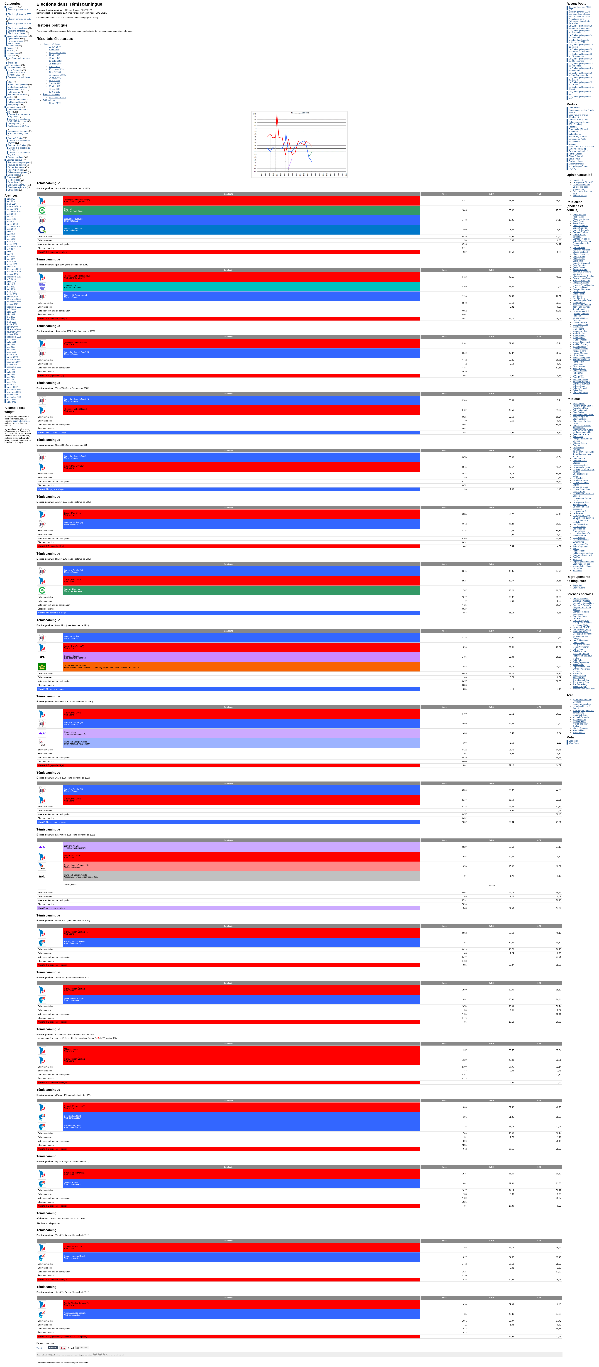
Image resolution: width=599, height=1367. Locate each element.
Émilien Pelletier (580, 269)
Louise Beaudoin (580, 324)
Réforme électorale (16, 94)
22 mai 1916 (54, 89)
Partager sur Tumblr (53, 1347)
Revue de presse (15, 41)
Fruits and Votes (580, 631)
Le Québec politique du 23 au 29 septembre (580, 55)
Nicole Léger (578, 355)
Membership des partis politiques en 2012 (579, 41)
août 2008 (11, 339)
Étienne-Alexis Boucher (583, 276)
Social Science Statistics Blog (579, 676)
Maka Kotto (578, 327)
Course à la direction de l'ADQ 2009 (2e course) (18, 120)
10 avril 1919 (55, 103)
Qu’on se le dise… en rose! (582, 192)
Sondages (11, 177)
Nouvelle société (580, 544)
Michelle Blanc (579, 721)
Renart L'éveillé (580, 195)
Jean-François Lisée (578, 136)
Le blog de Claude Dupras (581, 483)
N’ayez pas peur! (580, 724)
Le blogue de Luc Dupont (580, 637)
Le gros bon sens (580, 187)
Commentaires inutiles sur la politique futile (583, 431)
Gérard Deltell (579, 291)
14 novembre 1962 (57, 52)
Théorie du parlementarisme (13, 64)
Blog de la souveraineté (583, 414)
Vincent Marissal (576, 164)
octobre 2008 (12, 334)
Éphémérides (14, 38)
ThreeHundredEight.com (584, 689)
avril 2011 (11, 259)
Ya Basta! (577, 570)
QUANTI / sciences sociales (581, 670)
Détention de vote (581, 434)
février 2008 (12, 354)
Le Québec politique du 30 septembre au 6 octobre (580, 50)
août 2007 (11, 369)
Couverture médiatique (18, 99)
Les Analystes (579, 526)
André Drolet (578, 221)
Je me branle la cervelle (583, 452)
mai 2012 (11, 236)
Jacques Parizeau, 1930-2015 (580, 8)
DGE (10, 82)
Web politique (14, 104)
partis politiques (14, 107)
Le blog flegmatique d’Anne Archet (581, 490)
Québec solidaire (15, 157)
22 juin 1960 (54, 55)
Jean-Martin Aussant (582, 305)
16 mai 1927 (54, 80)
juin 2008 (11, 344)
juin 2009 (11, 314)
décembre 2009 (14, 299)
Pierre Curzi (578, 364)
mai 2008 (11, 347)
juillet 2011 (11, 251)
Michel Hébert (575, 141)
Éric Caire (577, 274)
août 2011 (11, 249)
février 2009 (12, 324)
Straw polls (13, 190)
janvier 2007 (12, 387)
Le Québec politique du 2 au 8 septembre (581, 69)
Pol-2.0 (576, 548)
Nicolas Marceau (580, 353)
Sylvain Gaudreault (581, 384)
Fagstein (573, 127)
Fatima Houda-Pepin (582, 278)
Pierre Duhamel (576, 156)
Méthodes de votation (17, 87)
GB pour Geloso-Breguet (580, 444)
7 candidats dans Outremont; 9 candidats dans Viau (579, 21)
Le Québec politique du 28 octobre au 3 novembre (580, 27)
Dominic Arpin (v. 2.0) (578, 119)
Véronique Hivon (580, 392)
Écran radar (578, 436)
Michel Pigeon (579, 346)
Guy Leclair (578, 296)
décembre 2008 (14, 329)
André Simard (579, 223)
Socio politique (14, 175)
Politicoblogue (579, 551)
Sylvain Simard (580, 388)
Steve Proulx (574, 159)
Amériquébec (579, 403)
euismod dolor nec (21, 421)
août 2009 (11, 309)
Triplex (576, 726)
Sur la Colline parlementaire (13, 44)
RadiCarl (576, 557)
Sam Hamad (578, 375)
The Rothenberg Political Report (580, 685)
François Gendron (581, 283)
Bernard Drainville (581, 230)
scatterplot (577, 673)
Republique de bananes (583, 562)
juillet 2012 (11, 231)
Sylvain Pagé (579, 386)
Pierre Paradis (579, 368)
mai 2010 (11, 287)
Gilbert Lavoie (575, 134)
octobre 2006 (12, 394)
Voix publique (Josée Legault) (578, 167)
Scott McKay (579, 377)
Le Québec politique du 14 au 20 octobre (580, 36)
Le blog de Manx (580, 487)
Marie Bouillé (578, 333)
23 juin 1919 (54, 86)
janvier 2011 (12, 266)
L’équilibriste (578, 180)
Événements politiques (17, 36)
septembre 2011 (14, 246)
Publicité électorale (16, 89)
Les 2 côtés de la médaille (580, 521)
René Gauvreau (580, 371)
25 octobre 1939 (56, 69)
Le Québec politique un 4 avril (580, 97)
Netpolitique (578, 649)
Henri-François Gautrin (583, 300)
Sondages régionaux (17, 187)
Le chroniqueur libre (581, 185)
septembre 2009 (14, 307)
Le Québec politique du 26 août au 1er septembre (580, 74)
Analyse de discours (17, 165)
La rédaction (12, 53)
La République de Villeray (580, 475)
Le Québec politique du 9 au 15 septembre (581, 64)
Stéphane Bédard (580, 379)
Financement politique (18, 84)
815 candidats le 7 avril (579, 16)
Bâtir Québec (579, 412)
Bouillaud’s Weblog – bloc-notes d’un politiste (583, 602)
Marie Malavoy (579, 335)
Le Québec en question (583, 518)
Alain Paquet (578, 217)
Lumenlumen (578, 542)
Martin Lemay (579, 337)
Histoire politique (15, 170)
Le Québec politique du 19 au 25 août (580, 78)
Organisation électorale (18, 131)
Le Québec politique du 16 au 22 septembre (580, 60)
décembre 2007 (14, 359)
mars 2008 (11, 352)
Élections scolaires (16, 33)
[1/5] (94, 1354)
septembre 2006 (14, 397)
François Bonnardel (581, 280)
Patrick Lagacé (575, 154)
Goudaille (577, 702)
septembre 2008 (14, 337)
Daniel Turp (578, 261)
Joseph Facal (579, 309)
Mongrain (573, 144)
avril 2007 (11, 379)
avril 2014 (11, 201)
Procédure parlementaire (19, 58)
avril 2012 (11, 239)
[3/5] (98, 1354)
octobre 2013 (12, 209)
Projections (13, 182)
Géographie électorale (582, 634)
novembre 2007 (14, 362)
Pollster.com (578, 664)
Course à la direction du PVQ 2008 (18, 149)
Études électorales (16, 167)
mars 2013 (11, 219)
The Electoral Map (581, 680)
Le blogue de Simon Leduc (582, 499)
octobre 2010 (12, 274)
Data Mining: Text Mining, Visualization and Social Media (582, 622)
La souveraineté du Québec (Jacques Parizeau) (581, 313)
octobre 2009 (12, 304)
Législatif (11, 55)
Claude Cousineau (581, 254)
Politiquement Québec (583, 553)
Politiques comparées (17, 172)
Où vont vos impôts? (578, 151)
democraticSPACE (581, 627)
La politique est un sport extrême (583, 470)
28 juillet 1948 (55, 64)
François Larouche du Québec (582, 440)
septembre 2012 (14, 226)
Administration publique (18, 162)
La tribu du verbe (580, 480)
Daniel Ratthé (579, 258)
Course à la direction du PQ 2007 (18, 142)
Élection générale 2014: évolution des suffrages (579, 13)
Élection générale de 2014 (19, 23)
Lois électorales (14, 67)
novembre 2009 (14, 302)
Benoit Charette (580, 228)
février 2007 (12, 384)
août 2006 (11, 399)
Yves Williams (579, 730)
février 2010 (12, 294)
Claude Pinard (579, 256)
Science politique (14, 160)
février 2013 (12, 221)
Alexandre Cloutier (581, 219)
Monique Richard (580, 349)
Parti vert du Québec (17, 145)
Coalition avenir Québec (18, 126)
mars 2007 (11, 382)
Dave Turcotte (579, 265)
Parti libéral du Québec (18, 133)
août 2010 (11, 279)
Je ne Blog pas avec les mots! (582, 455)
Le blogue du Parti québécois (581, 508)
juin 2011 (11, 254)
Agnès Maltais (579, 214)
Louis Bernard (579, 537)
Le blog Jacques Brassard (580, 319)
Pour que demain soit (582, 555)
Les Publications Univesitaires (580, 641)
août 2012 (11, 229)
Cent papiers (574, 107)
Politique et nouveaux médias (582, 657)
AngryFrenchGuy (580, 408)
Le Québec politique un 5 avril (580, 93)
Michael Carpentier (581, 717)
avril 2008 (11, 349)
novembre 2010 (14, 271)
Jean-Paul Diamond (581, 307)
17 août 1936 (55, 72)
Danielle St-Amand (581, 263)
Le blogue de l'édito (577, 139)
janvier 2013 (12, 224)
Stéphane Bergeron (581, 381)
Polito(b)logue (579, 660)
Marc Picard (578, 329)
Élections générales (52, 44)
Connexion (573, 741)
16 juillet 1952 (55, 61)
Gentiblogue (578, 447)
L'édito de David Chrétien (580, 461)
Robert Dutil (578, 373)
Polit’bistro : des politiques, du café (581, 652)
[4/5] (101, 1354)
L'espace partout (580, 465)
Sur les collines (576, 161)
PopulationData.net (581, 667)
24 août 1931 (55, 78)
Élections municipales (18, 28)
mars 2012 (11, 241)
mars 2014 (11, 204)
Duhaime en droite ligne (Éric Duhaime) (579, 123)
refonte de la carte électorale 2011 (16, 73)
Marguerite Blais (580, 331)
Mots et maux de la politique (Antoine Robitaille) (581, 147)
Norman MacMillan (581, 359)
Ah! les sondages (581, 599)
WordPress (574, 743)
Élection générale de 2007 (19, 9)
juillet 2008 (11, 342)
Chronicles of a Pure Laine (582, 422)
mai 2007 (11, 377)
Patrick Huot (578, 362)
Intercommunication (582, 704)
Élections (11, 7)
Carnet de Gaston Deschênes (581, 613)
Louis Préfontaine (581, 540)
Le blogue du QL (580, 511)
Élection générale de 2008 (19, 14)
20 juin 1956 (54, 58)
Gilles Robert (578, 294)
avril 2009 (11, 319)
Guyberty (577, 449)
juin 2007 (11, 374)
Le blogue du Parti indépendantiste (581, 503)
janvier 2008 (12, 357)
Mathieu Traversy (581, 344)
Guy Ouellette (579, 298)
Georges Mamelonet (582, 289)
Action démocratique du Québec (17, 110)
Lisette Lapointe (580, 322)
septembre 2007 (14, 367)
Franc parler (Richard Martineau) (578, 130)
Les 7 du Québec (580, 524)
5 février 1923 (55, 83)
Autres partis (13, 123)
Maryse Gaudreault (581, 342)
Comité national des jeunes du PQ (582, 426)
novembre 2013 (14, 206)
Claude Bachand (580, 252)
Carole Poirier (579, 247)
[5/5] (103, 1354)
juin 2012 (11, 234)
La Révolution (579, 478)
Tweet (39, 1348)
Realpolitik (577, 559)
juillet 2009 (11, 312)
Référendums (14, 92)
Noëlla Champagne (581, 357)
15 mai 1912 (54, 92)
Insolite (10, 50)
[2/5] (96, 1354)
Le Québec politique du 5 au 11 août (581, 88)
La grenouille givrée (581, 467)
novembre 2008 (14, 332)
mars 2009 (11, 322)
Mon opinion (578, 189)
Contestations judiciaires (19, 77)
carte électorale (15, 70)
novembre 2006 (14, 392)
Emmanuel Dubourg (582, 272)
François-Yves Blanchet (583, 285)
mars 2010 (11, 292)
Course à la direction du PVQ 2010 (18, 153)
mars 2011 (11, 261)
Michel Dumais (579, 719)
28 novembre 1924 (57, 97)
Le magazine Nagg (581, 515)
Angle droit (577, 585)
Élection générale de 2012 (19, 19)
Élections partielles (16, 31)
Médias (10, 97)
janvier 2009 (12, 327)
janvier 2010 (12, 297)
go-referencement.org (582, 699)
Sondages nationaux (17, 185)
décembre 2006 (14, 389)
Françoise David (580, 287)
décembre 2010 (14, 269)
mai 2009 (11, 317)
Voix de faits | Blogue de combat (582, 567)
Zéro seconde (579, 732)
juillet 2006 (11, 402)
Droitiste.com (579, 588)
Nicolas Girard (579, 351)
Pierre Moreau (579, 366)
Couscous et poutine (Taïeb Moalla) (581, 111)
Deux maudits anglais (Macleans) (578, 116)
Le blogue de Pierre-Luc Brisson (583, 494)
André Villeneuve (580, 225)
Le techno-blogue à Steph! (582, 707)
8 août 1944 (54, 66)
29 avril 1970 (55, 47)
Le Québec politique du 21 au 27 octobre (580, 31)
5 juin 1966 (54, 50)
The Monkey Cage (581, 682)
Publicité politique (16, 102)
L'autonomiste (579, 458)
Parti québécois (15, 138)
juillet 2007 (11, 372)
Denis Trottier (579, 267)
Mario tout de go (580, 715)
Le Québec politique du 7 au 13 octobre (581, 46)
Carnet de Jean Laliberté (580, 617)
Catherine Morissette (582, 250)
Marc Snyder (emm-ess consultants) (583, 711)
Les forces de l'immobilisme (579, 530)
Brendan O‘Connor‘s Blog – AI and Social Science (582, 607)
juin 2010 (11, 284)
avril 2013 (11, 216)
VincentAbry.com (580, 728)
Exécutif (10, 48)
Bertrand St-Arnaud (581, 232)
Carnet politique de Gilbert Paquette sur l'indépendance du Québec (582, 242)
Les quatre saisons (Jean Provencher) (581, 646)
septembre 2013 (14, 211)
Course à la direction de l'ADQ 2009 (18, 115)
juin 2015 (11, 199)
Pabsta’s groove (580, 546)
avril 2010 (11, 289)
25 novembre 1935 (57, 75)
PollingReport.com (581, 662)
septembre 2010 (14, 277)
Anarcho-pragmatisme (583, 406)
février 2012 (12, 244)
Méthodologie (14, 180)
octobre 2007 (12, 364)
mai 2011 (11, 256)
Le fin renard (578, 513)
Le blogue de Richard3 (583, 182)
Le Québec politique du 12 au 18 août (580, 83)
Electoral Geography (582, 629)
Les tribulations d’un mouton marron (582, 534)
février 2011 (12, 264)
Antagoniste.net (580, 410)
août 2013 (11, 214)
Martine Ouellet (580, 340)
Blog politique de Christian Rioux (580, 418)
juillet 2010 (11, 282)
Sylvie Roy (578, 390)
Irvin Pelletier (579, 302)
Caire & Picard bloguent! (579, 235)
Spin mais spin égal (582, 564)
